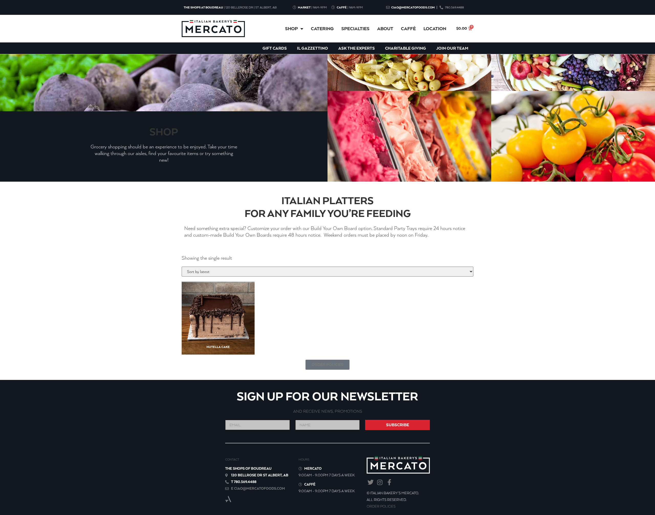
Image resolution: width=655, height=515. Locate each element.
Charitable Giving (405, 48)
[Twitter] (370, 482)
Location (434, 28)
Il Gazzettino (312, 48)
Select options (214, 335)
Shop (291, 28)
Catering (322, 28)
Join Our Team (452, 48)
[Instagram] (380, 482)
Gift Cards (275, 48)
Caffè (408, 28)
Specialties (355, 28)
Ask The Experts (356, 48)
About (385, 28)
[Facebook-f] (389, 482)
